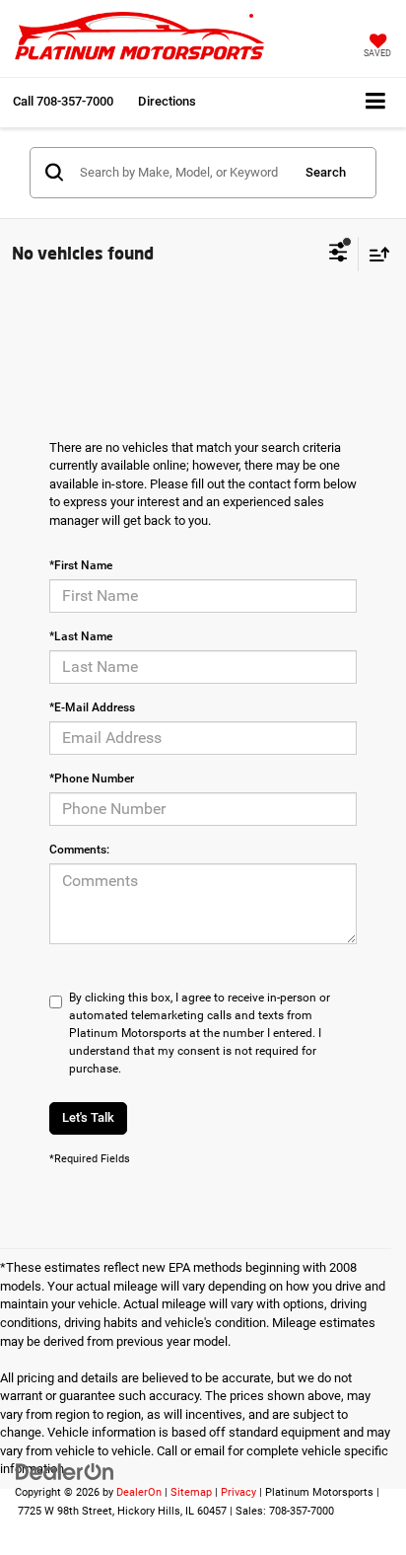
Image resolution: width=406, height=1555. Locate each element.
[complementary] (347, 1496)
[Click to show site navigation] (375, 102)
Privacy (238, 1492)
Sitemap (191, 1492)
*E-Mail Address (92, 707)
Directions (167, 101)
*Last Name (80, 636)
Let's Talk (88, 1117)
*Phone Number (91, 778)
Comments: (79, 849)
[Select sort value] (374, 254)
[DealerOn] (65, 1470)
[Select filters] (338, 254)
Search (325, 172)
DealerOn (139, 1492)
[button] (63, 101)
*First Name (80, 565)
